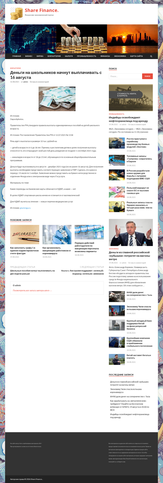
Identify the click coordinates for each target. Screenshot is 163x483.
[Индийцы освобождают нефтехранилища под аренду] (131, 111)
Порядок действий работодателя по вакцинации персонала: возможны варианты (87, 247)
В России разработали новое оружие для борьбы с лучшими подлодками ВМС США (138, 174)
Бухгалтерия (54, 56)
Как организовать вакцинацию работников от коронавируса (57, 250)
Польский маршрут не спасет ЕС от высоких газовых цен (138, 190)
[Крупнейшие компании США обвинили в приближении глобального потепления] (117, 347)
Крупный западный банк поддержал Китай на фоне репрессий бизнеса (139, 325)
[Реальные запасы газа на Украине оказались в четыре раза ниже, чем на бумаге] (117, 211)
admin (25, 82)
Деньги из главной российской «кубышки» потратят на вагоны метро (129, 256)
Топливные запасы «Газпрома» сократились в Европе (139, 159)
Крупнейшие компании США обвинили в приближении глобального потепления (139, 342)
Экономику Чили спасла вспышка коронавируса (139, 307)
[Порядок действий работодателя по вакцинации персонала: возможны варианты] (89, 240)
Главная (16, 56)
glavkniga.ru (25, 208)
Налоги (69, 56)
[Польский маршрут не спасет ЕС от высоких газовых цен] (117, 196)
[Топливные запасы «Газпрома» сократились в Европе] (117, 165)
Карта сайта (136, 56)
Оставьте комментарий (39, 82)
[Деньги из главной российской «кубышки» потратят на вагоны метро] (131, 246)
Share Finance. (42, 10)
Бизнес (28, 56)
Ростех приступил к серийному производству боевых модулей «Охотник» (138, 143)
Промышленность (86, 56)
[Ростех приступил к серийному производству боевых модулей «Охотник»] (117, 148)
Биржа (40, 56)
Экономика (120, 56)
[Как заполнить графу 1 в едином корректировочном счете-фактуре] (24, 245)
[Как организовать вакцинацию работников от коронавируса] (57, 245)
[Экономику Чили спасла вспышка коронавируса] (117, 315)
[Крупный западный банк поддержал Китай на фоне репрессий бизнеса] (117, 329)
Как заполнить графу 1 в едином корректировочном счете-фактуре (24, 250)
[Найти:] (131, 76)
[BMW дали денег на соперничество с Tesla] (117, 301)
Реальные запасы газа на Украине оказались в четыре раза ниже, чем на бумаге (139, 206)
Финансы (105, 56)
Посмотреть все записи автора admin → (32, 290)
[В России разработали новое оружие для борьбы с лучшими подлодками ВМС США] (117, 179)
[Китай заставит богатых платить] (117, 364)
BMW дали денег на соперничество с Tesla (139, 293)
